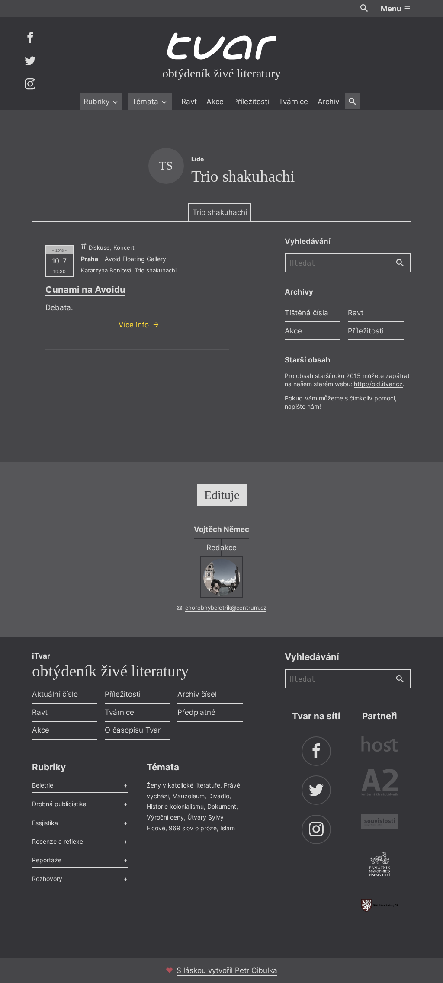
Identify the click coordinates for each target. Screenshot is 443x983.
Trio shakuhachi (220, 212)
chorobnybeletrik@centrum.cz (225, 607)
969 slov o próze (193, 828)
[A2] (379, 784)
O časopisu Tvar (133, 730)
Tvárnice (293, 101)
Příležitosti (251, 101)
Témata (146, 101)
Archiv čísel (197, 694)
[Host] (379, 745)
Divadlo (218, 796)
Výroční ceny (165, 817)
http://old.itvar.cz (378, 383)
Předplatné (196, 712)
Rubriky (97, 101)
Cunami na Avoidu (85, 289)
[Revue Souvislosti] (379, 823)
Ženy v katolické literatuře (183, 785)
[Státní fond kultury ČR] (379, 905)
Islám (227, 828)
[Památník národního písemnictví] (379, 865)
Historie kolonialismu (175, 806)
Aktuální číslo (55, 694)
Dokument (221, 806)
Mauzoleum (188, 796)
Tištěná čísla (306, 312)
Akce (215, 101)
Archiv (328, 101)
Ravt (189, 101)
